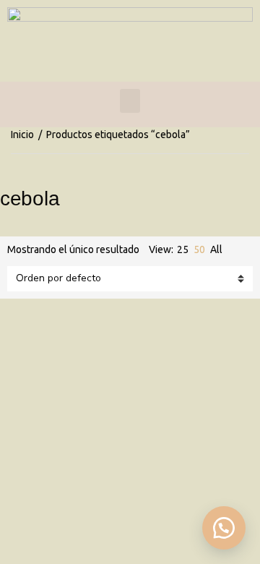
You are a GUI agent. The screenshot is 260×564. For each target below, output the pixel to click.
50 (199, 249)
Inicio (22, 134)
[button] (224, 528)
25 (182, 249)
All (216, 249)
